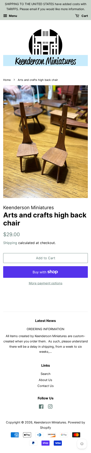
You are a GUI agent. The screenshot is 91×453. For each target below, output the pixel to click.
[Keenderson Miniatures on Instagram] (50, 407)
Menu (12, 16)
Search (46, 374)
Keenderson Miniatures (50, 422)
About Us (45, 380)
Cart (84, 16)
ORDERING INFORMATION (45, 329)
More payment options (45, 283)
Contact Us (45, 386)
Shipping (10, 243)
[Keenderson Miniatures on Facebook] (41, 407)
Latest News (45, 321)
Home (7, 79)
